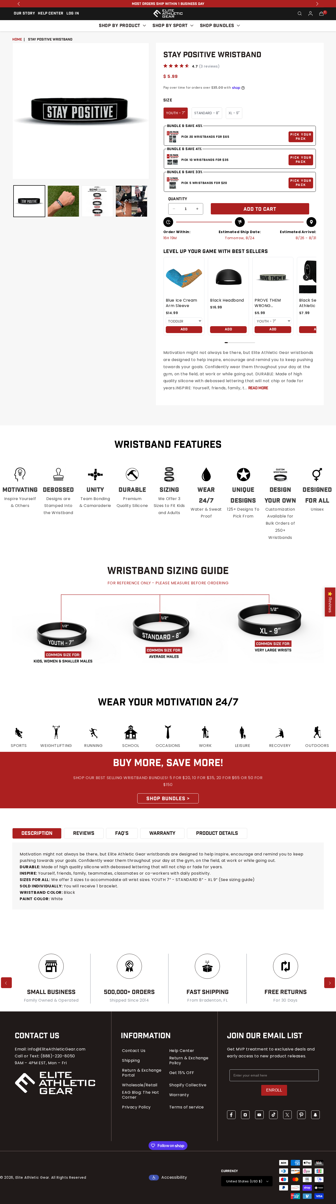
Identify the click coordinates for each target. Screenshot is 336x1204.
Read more (258, 388)
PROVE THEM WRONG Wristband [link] (268, 303)
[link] (184, 277)
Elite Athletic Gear (32, 1177)
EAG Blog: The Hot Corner (140, 1095)
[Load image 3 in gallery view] (97, 201)
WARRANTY (162, 833)
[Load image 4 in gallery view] (131, 201)
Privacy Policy (136, 1107)
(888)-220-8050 (58, 1056)
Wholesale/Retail (139, 1085)
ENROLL (274, 1090)
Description (36, 833)
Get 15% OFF (182, 1072)
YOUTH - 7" (175, 113)
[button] (299, 13)
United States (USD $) (244, 1181)
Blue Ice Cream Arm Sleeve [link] (181, 303)
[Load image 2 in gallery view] (63, 201)
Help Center (182, 1050)
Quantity (177, 199)
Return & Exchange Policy (189, 1060)
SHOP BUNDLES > (168, 799)
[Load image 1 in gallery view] (29, 201)
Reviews (83, 833)
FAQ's (122, 833)
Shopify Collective (188, 1085)
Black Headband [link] (227, 300)
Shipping (131, 1060)
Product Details (217, 833)
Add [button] (184, 329)
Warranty (179, 1094)
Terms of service (186, 1107)
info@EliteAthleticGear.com (57, 1049)
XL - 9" (234, 113)
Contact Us (133, 1050)
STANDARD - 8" (206, 113)
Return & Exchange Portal (141, 1073)
